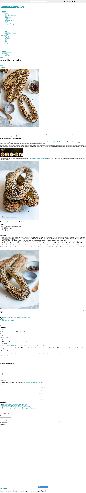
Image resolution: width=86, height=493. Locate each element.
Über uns (4, 51)
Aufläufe (6, 13)
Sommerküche (7, 27)
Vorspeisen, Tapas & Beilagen (10, 33)
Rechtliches (4, 53)
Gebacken (2, 57)
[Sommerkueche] (43, 396)
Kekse (6, 22)
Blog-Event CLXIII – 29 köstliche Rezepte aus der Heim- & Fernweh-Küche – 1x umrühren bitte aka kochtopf (23, 345)
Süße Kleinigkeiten (8, 30)
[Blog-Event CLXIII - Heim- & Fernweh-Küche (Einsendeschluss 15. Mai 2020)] (11, 156)
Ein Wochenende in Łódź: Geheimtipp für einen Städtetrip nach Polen (15, 404)
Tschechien (7, 48)
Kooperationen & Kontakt (7, 52)
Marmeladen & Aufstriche (9, 24)
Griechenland (7, 38)
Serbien (6, 46)
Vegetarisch (7, 32)
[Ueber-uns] (43, 387)
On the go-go (4, 35)
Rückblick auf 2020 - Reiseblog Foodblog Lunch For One (13, 356)
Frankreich (7, 37)
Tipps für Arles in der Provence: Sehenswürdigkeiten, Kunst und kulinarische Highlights (18, 408)
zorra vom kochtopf (6, 351)
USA (6, 50)
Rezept (15, 317)
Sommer (18, 317)
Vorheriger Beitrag (3, 320)
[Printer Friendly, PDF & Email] (84, 310)
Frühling (4, 317)
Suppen (6, 28)
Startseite (4, 11)
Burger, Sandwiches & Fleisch (10, 15)
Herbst (12, 317)
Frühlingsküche (7, 18)
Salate (6, 26)
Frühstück (6, 19)
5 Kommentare (2, 67)
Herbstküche (7, 21)
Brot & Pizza (7, 14)
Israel (6, 39)
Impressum (7, 54)
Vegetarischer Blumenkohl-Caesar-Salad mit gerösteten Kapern (14, 405)
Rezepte (3, 12)
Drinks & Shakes (8, 17)
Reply (1, 329)
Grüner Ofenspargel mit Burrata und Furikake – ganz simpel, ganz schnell (16, 406)
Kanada (6, 42)
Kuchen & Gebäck (8, 23)
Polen (6, 44)
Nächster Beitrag (11, 320)
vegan (21, 317)
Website (1, 378)
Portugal (6, 45)
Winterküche (7, 34)
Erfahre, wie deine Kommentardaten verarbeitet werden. (32, 382)
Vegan (6, 31)
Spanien (6, 47)
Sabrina (1, 65)
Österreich (6, 43)
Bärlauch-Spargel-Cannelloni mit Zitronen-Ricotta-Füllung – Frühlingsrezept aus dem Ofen (19, 407)
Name (1, 373)
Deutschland (7, 36)
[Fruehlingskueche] (43, 393)
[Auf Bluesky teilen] (2, 319)
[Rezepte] (43, 390)
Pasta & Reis (7, 25)
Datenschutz (7, 55)
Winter (29, 317)
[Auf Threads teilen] (3, 319)
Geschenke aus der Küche (9, 20)
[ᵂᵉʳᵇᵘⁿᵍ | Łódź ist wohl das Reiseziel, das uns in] (25, 456)
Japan (6, 41)
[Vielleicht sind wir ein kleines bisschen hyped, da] (8, 437)
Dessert (6, 16)
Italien (6, 40)
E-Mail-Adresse (3, 376)
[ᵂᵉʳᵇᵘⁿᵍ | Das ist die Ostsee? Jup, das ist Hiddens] (77, 455)
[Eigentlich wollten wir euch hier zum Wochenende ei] (43, 437)
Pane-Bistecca (5, 329)
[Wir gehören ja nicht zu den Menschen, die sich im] (60, 438)
